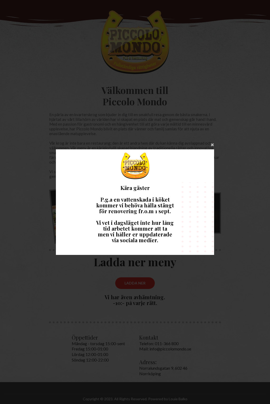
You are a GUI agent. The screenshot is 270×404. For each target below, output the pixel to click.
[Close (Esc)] (135, 144)
